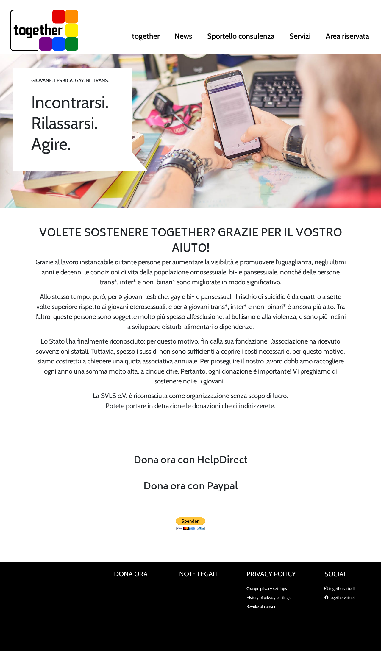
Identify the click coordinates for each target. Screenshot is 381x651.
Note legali (198, 574)
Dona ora (131, 574)
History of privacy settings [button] (268, 597)
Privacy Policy (271, 574)
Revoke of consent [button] (262, 606)
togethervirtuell (341, 588)
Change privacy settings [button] (266, 588)
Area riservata (347, 36)
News (183, 36)
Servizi (300, 36)
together (146, 36)
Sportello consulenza (240, 36)
